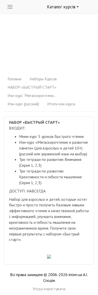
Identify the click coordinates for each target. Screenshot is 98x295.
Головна (14, 78)
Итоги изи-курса (61, 103)
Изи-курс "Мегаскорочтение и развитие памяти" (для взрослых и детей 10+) (33, 95)
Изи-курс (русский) (23, 103)
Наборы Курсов (43, 78)
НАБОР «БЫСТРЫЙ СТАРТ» (32, 87)
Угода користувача (49, 288)
